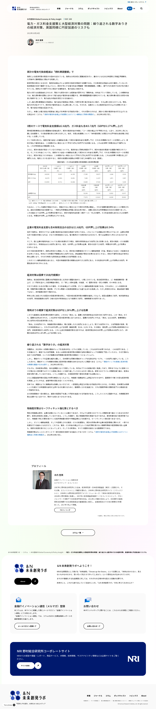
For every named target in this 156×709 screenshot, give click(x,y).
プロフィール (64, 510)
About (120, 8)
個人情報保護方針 (105, 700)
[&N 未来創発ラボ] (19, 8)
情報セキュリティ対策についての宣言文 (138, 700)
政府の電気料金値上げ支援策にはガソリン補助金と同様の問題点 (69, 114)
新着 (58, 8)
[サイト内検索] (141, 8)
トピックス (108, 8)
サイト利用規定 (94, 700)
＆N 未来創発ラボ (14, 552)
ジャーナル (69, 8)
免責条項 (86, 700)
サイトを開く (25, 666)
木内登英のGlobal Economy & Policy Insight (47, 552)
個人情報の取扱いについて (119, 700)
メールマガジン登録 (26, 626)
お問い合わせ (92, 626)
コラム (80, 8)
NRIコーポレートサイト (137, 2)
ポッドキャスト (94, 8)
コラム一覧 (76, 532)
